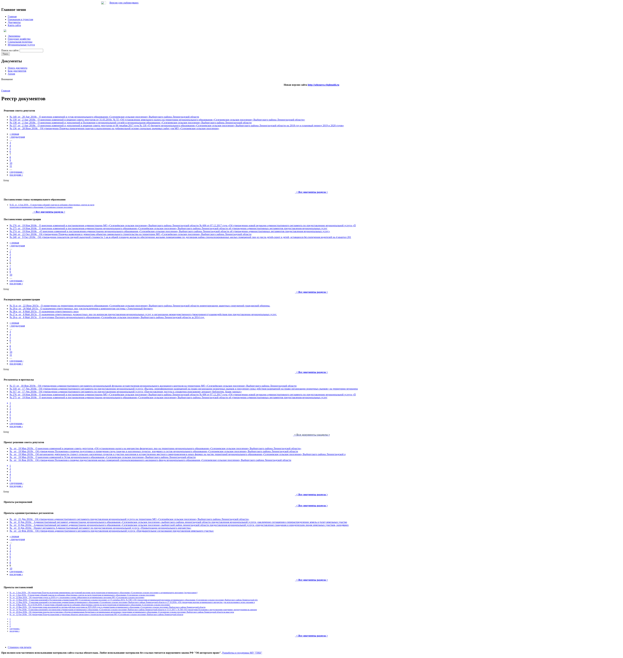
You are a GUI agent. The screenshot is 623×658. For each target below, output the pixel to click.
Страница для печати (19, 647)
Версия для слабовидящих (124, 2)
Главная (5, 90)
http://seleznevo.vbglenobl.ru (323, 84)
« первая (14, 134)
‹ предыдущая (17, 136)
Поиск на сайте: (10, 50)
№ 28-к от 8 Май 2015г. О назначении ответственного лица (44, 311)
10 (11, 163)
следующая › (16, 172)
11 (11, 166)
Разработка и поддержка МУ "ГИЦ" (242, 652)
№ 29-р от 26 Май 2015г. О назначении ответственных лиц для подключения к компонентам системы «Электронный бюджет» (81, 308)
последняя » (16, 174)
